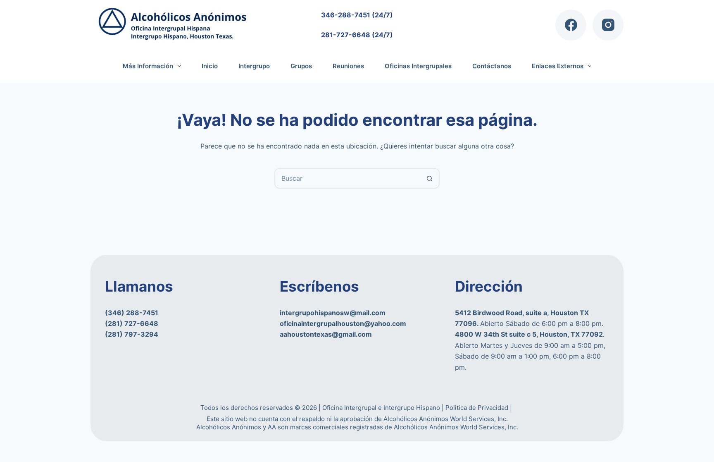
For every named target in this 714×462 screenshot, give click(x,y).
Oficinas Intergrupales (418, 66)
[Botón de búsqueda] (429, 178)
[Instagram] (608, 25)
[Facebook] (570, 25)
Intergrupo (254, 66)
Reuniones (348, 66)
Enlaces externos (557, 66)
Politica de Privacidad (477, 408)
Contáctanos (491, 66)
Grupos (301, 66)
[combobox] (347, 178)
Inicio (210, 66)
